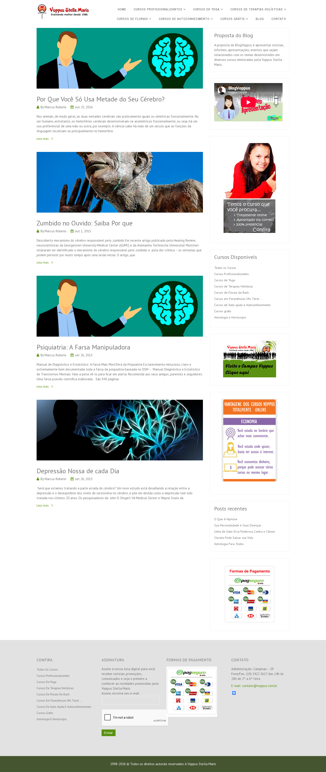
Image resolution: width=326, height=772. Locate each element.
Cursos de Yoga (224, 280)
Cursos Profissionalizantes (231, 274)
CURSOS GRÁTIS (232, 18)
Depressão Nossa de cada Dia (78, 470)
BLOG (260, 18)
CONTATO (278, 18)
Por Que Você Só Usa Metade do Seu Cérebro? (101, 99)
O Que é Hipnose (225, 519)
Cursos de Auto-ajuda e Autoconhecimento (242, 305)
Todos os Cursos (225, 268)
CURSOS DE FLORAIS (132, 18)
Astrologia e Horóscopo (230, 317)
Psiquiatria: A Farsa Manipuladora (83, 347)
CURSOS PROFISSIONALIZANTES (158, 9)
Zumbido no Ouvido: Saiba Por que (85, 223)
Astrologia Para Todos (229, 544)
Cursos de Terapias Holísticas (233, 286)
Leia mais (43, 139)
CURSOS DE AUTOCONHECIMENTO (184, 18)
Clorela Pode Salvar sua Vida (233, 538)
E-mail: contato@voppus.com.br (254, 686)
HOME (122, 9)
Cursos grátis (222, 311)
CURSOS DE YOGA (206, 9)
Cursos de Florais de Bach (231, 293)
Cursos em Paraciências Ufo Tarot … (238, 299)
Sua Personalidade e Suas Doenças (237, 525)
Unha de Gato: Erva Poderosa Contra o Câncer (244, 531)
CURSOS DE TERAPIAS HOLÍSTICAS (256, 9)
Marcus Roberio (55, 107)
